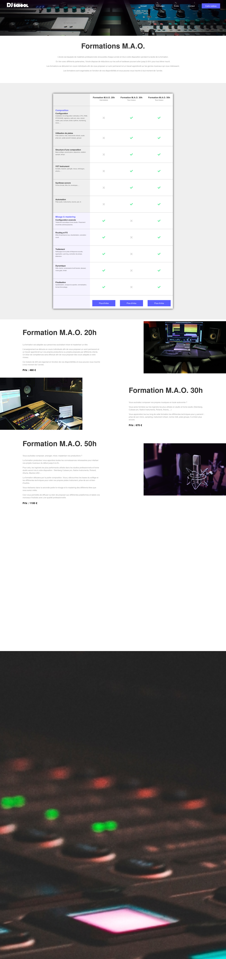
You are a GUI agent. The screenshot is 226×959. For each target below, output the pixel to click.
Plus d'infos (104, 303)
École (176, 6)
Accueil (143, 6)
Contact (191, 6)
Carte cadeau (211, 6)
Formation (160, 6)
